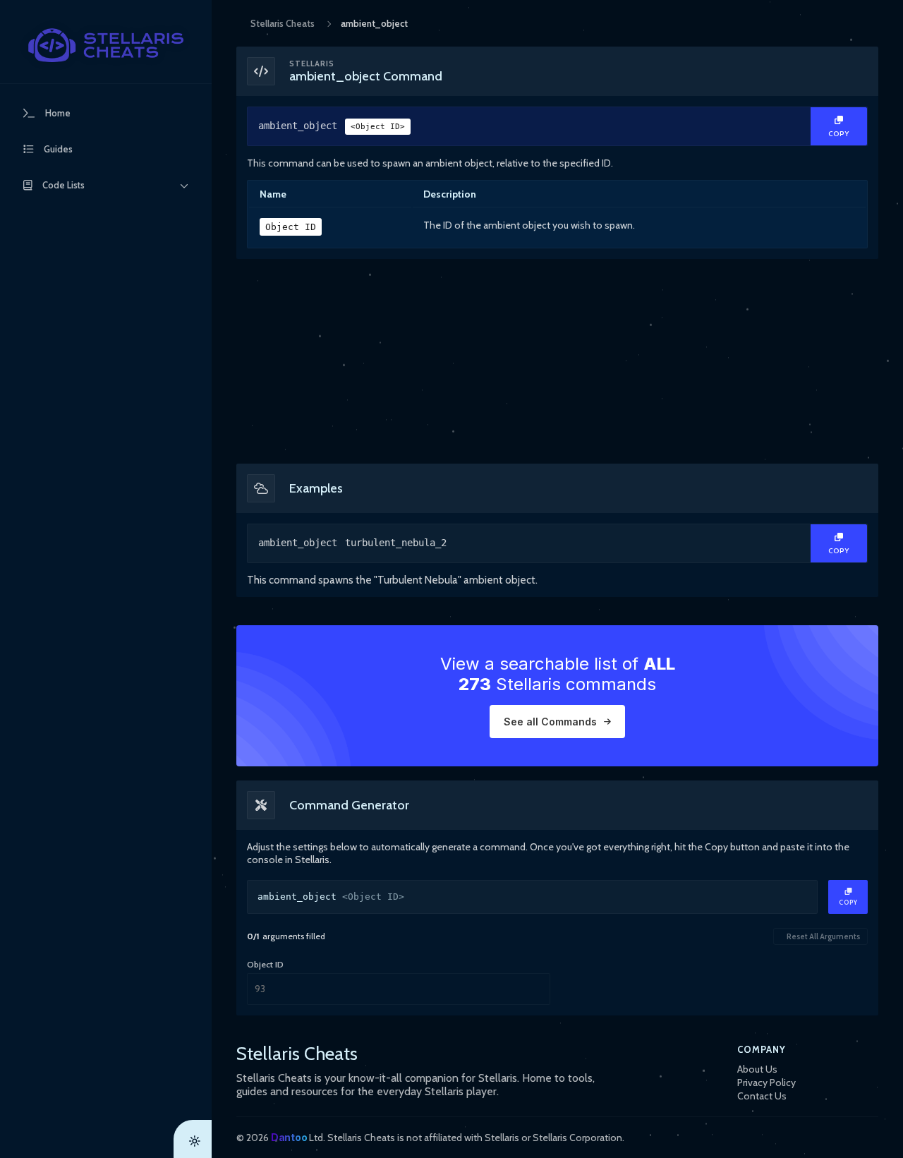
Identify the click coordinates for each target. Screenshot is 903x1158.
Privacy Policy (766, 1082)
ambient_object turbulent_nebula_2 (352, 542)
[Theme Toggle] (193, 1139)
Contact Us (762, 1096)
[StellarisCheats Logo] (106, 45)
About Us (757, 1069)
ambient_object (331, 125)
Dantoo (289, 1137)
